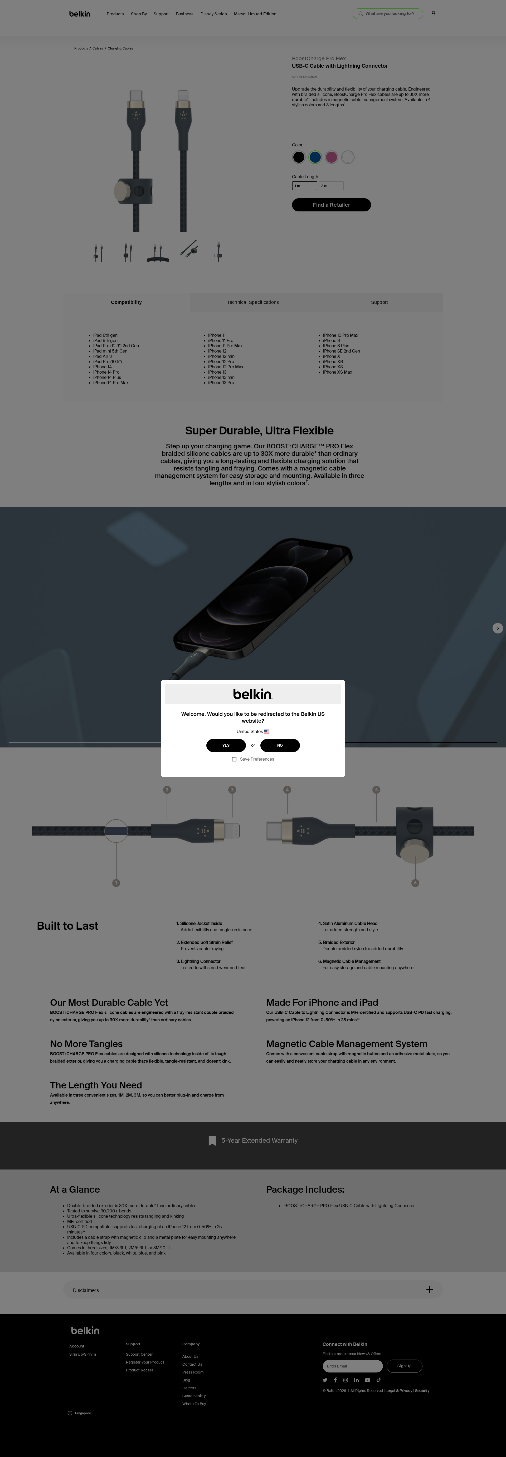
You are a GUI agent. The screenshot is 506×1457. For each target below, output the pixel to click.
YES (226, 745)
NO (280, 745)
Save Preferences (257, 759)
